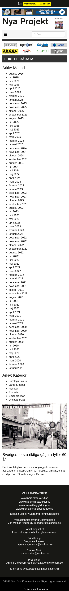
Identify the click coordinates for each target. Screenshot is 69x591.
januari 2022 (16, 278)
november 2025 (18, 107)
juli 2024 (14, 167)
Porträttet (14, 392)
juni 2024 (14, 170)
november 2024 (18, 152)
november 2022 (18, 241)
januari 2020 (16, 368)
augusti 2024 (16, 163)
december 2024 (18, 148)
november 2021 (18, 286)
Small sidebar (17, 396)
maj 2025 (14, 129)
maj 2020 (14, 353)
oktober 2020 (16, 334)
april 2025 (14, 133)
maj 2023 (14, 219)
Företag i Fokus (18, 381)
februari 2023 (16, 230)
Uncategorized (17, 399)
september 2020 (18, 338)
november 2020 (18, 330)
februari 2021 (16, 319)
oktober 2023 (16, 200)
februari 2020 (16, 364)
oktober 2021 (16, 289)
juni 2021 (14, 304)
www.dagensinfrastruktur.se (34, 501)
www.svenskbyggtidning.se (34, 505)
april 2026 (14, 88)
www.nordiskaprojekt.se (34, 498)
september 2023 (18, 204)
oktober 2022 (16, 245)
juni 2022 (14, 260)
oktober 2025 (16, 111)
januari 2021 (16, 323)
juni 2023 (14, 215)
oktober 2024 (16, 155)
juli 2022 (14, 256)
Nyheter (13, 388)
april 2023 (14, 222)
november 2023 (18, 196)
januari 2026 (16, 99)
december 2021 (18, 282)
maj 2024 (14, 174)
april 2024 (14, 178)
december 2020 (18, 327)
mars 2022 (15, 271)
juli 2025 (14, 122)
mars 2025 (15, 137)
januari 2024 (16, 189)
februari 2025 (16, 140)
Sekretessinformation (36, 589)
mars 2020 (15, 360)
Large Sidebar (17, 384)
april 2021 (14, 312)
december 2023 (18, 192)
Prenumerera (30, 4)
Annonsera (45, 4)
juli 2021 (14, 301)
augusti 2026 (16, 73)
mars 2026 (15, 92)
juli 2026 (14, 77)
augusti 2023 (16, 207)
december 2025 (18, 103)
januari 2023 (16, 234)
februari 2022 (16, 275)
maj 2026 (14, 84)
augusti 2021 (16, 297)
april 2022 (14, 267)
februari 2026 (16, 96)
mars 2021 (15, 315)
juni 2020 (14, 349)
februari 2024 (16, 185)
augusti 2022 (16, 252)
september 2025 (18, 114)
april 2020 (14, 357)
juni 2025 (14, 125)
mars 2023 (15, 226)
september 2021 (18, 293)
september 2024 (18, 159)
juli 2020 (14, 345)
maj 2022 (14, 263)
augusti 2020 (16, 342)
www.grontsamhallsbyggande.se (34, 508)
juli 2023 (14, 211)
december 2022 (18, 237)
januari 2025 (16, 144)
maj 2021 (14, 308)
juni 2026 (14, 81)
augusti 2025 (16, 118)
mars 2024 (15, 181)
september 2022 (18, 248)
